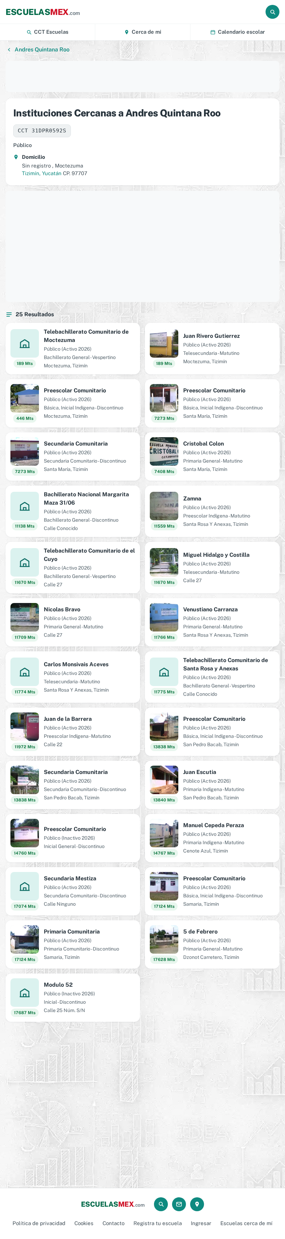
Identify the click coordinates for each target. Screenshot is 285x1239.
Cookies (83, 1223)
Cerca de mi (146, 32)
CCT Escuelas (51, 32)
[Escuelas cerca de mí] (197, 1204)
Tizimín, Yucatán (42, 173)
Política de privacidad (39, 1223)
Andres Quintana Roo (42, 49)
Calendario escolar (241, 32)
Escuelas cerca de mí (246, 1223)
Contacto (113, 1223)
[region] (142, 76)
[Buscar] (272, 12)
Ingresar (201, 1223)
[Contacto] (179, 1204)
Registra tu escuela (157, 1223)
